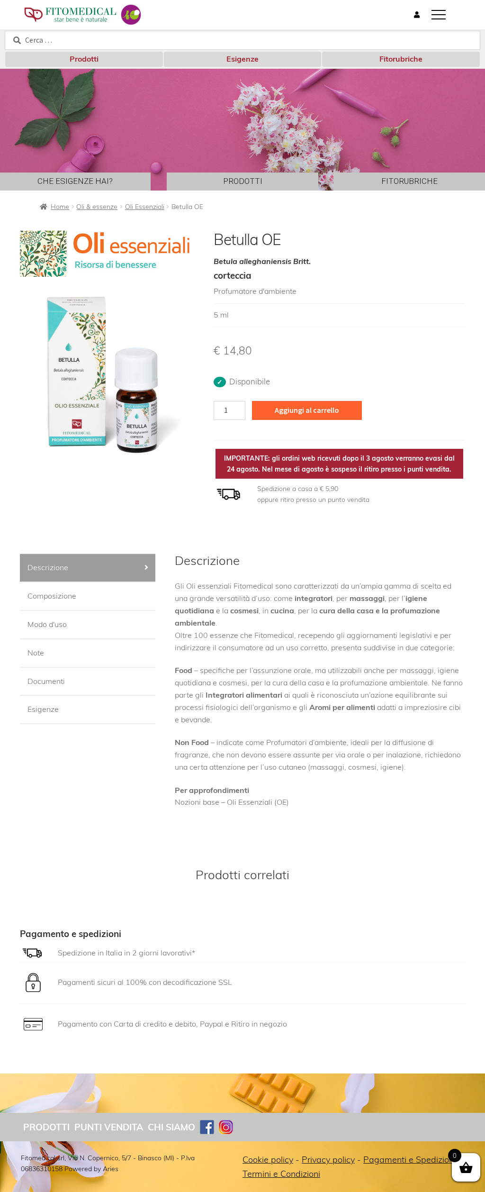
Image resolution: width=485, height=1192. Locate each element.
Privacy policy (328, 1159)
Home (60, 206)
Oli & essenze (96, 206)
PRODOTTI (242, 181)
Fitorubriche (400, 59)
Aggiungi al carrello (307, 410)
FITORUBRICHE (409, 181)
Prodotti (84, 59)
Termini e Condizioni (281, 1173)
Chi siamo (171, 1127)
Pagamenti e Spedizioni (409, 1159)
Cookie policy (267, 1159)
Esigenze (242, 59)
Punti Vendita (108, 1127)
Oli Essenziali (144, 206)
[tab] (87, 568)
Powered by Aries (91, 1169)
